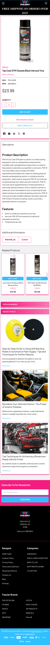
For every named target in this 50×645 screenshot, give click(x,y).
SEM (4, 613)
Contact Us (6, 575)
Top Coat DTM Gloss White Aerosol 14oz (13, 284)
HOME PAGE (7, 554)
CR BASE (5, 604)
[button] (25, 125)
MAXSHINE (6, 617)
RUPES (5, 609)
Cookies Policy (8, 558)
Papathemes (30, 634)
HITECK (29, 600)
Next (47, 274)
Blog (4, 579)
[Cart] (46, 3)
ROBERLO (30, 613)
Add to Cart (13, 278)
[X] (19, 134)
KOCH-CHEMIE (31, 604)
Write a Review (8, 74)
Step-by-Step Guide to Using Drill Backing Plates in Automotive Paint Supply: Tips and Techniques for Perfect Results (24, 351)
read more (6, 366)
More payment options (25, 119)
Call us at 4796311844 (25, 531)
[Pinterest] (24, 134)
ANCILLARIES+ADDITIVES (37, 558)
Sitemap (5, 583)
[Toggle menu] (3, 3)
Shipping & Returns (9, 571)
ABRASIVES (32, 554)
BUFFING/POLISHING (35, 566)
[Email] (9, 134)
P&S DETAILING (8, 600)
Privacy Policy (7, 562)
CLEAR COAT (32, 571)
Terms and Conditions (10, 566)
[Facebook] (4, 134)
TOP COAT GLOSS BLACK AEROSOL (37, 284)
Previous (3, 274)
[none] (25, 40)
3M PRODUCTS (31, 609)
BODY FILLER (32, 562)
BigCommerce (36, 631)
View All (29, 617)
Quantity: (6, 100)
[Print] (14, 134)
